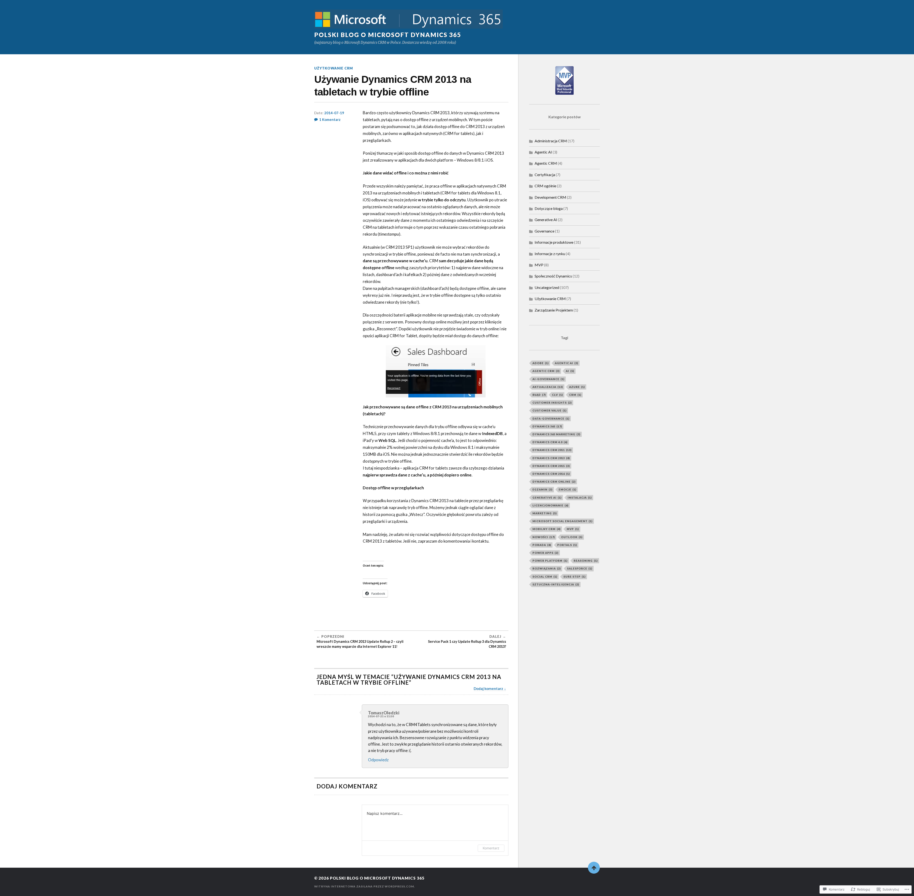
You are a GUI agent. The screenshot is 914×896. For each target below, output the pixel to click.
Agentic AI (543, 152)
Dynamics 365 (547, 426)
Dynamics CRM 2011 (551, 449)
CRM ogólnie (545, 185)
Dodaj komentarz (488, 688)
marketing (544, 513)
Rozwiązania (546, 568)
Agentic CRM (546, 163)
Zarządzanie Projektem (554, 310)
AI (570, 370)
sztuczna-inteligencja (555, 584)
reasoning (586, 560)
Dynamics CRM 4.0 (549, 442)
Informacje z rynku (550, 253)
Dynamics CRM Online (554, 481)
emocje (567, 489)
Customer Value (549, 410)
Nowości (543, 537)
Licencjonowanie (550, 505)
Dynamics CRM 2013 (551, 458)
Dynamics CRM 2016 (551, 473)
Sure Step (574, 576)
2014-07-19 (334, 113)
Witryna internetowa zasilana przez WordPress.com (364, 886)
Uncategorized (547, 287)
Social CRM (544, 576)
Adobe (540, 363)
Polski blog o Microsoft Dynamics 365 (387, 34)
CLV (557, 394)
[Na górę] (594, 868)
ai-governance (548, 379)
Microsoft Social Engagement (562, 521)
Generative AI (546, 219)
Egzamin (542, 489)
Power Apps (545, 552)
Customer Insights (552, 402)
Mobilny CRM (546, 528)
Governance (544, 231)
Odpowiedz (378, 759)
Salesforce (579, 568)
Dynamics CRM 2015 (551, 465)
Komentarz (491, 848)
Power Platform (549, 560)
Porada (541, 544)
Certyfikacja (545, 174)
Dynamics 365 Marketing (556, 434)
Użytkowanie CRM (333, 68)
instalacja (580, 497)
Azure (577, 386)
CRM (575, 394)
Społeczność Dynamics (553, 276)
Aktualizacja (547, 386)
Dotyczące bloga (549, 208)
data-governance (550, 418)
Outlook (571, 537)
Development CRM (550, 197)
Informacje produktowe (554, 242)
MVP (539, 264)
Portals (567, 544)
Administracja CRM (551, 141)
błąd (539, 394)
